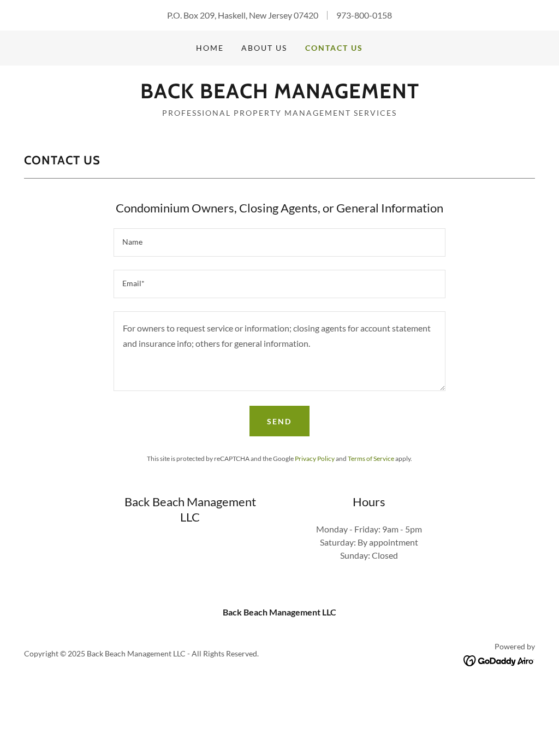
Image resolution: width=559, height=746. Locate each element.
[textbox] (279, 242)
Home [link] (210, 47)
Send (279, 421)
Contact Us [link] (334, 47)
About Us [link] (264, 47)
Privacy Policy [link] (315, 458)
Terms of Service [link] (371, 458)
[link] (279, 95)
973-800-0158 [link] (364, 15)
